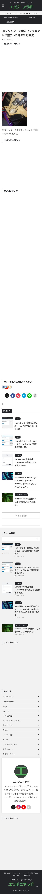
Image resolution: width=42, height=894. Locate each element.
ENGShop (27, 875)
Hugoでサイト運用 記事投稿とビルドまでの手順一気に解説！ (26, 426)
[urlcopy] (35, 395)
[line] (29, 395)
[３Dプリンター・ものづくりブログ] (21, 8)
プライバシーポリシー (20, 873)
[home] (29, 807)
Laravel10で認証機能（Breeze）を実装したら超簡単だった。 (25, 462)
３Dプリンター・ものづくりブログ (21, 880)
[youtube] (23, 807)
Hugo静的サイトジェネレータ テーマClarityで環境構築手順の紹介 (26, 444)
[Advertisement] (21, 68)
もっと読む (22, 515)
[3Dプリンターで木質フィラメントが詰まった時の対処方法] (24, 395)
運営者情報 (7, 873)
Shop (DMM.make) (10, 17)
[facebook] (12, 395)
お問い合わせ (34, 873)
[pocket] (18, 395)
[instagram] (18, 807)
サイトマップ (17, 875)
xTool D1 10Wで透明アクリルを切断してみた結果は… (26, 502)
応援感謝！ (10, 22)
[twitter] (7, 395)
